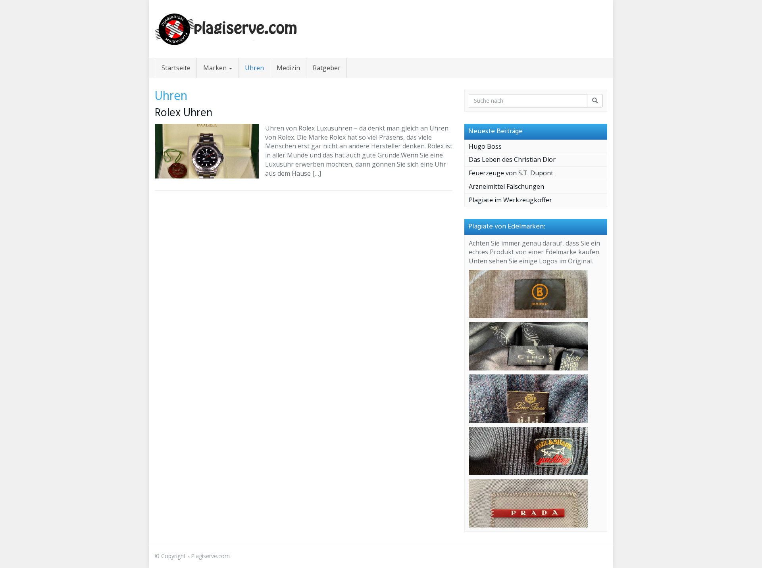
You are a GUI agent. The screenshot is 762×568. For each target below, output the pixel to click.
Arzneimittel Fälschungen (506, 186)
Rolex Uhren (183, 113)
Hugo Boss (485, 146)
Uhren (254, 67)
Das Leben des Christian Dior (512, 159)
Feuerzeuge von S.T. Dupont (511, 173)
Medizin (288, 67)
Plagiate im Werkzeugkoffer (510, 200)
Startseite (176, 67)
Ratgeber (327, 67)
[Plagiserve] (226, 29)
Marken (215, 67)
